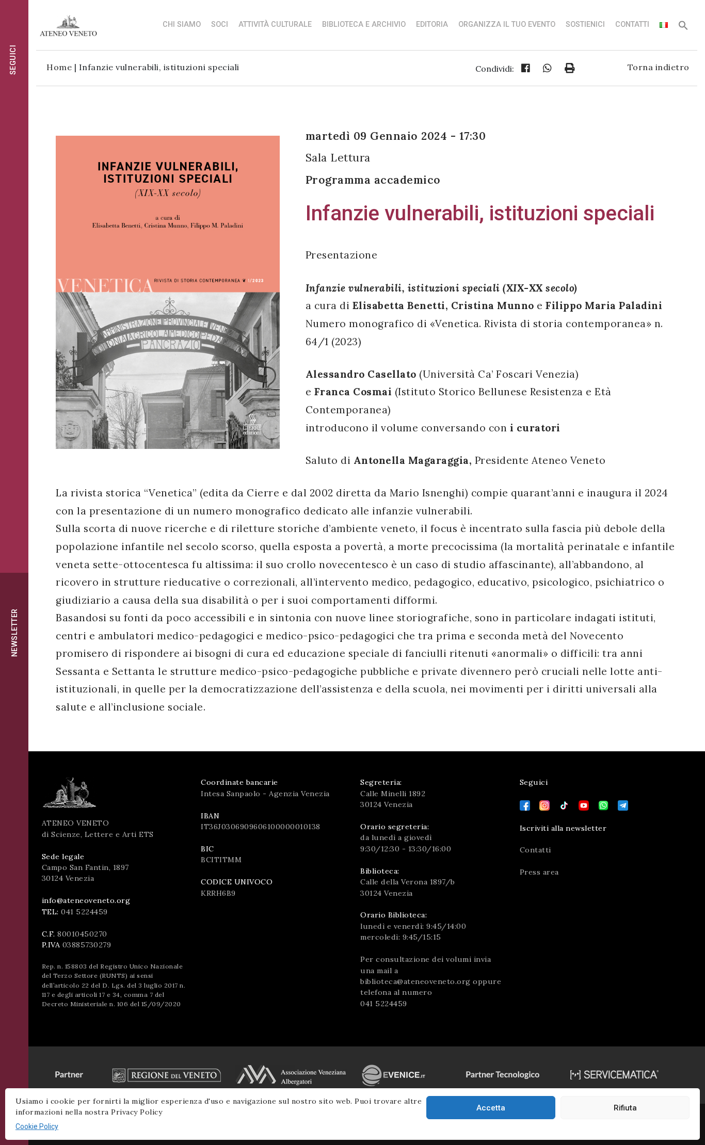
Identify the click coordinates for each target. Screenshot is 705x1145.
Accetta (490, 1107)
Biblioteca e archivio (364, 24)
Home (59, 67)
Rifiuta (625, 1107)
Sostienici (585, 24)
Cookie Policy (36, 1126)
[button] (683, 28)
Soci (219, 24)
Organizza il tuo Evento (506, 24)
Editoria (432, 24)
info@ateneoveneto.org (86, 900)
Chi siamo (182, 24)
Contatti (632, 24)
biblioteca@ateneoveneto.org (415, 981)
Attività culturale (275, 24)
